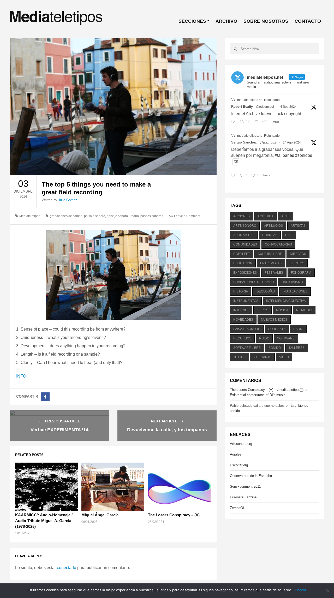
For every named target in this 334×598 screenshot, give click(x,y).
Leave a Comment (187, 216)
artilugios (273, 226)
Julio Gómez (67, 200)
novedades (243, 319)
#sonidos (303, 155)
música (282, 310)
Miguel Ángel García (99, 515)
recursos (242, 338)
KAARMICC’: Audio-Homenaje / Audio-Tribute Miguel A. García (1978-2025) (44, 521)
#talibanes (284, 155)
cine (289, 235)
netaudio (304, 310)
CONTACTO (308, 21)
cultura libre (270, 254)
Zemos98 (237, 508)
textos (239, 357)
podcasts (276, 329)
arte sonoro (244, 226)
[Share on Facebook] (45, 396)
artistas (298, 226)
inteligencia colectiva (286, 301)
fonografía (301, 272)
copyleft (241, 254)
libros (262, 310)
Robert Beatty (242, 107)
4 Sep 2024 (288, 107)
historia (240, 291)
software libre (247, 348)
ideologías (265, 291)
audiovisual (243, 235)
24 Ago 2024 (292, 142)
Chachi (300, 590)
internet (241, 310)
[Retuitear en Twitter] (233, 99)
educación (242, 263)
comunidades (245, 244)
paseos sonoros (151, 216)
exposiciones (245, 272)
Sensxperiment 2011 (245, 486)
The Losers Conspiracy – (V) (174, 515)
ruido (264, 338)
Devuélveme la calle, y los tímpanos (167, 429)
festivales (274, 272)
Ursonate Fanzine (243, 497)
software (286, 338)
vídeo (284, 357)
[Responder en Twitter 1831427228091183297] (234, 122)
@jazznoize (268, 142)
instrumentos (245, 301)
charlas (269, 235)
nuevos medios (274, 319)
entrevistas (271, 263)
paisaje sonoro (94, 216)
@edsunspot (265, 107)
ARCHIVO (226, 21)
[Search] (235, 48)
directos (298, 254)
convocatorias (278, 244)
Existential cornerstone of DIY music (257, 395)
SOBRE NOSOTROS (265, 21)
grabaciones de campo (66, 216)
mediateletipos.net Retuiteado (258, 100)
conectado (66, 567)
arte (285, 216)
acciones (241, 216)
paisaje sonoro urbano (123, 216)
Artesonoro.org (241, 444)
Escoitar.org (239, 465)
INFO (21, 376)
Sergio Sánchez (244, 142)
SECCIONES (192, 21)
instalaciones (295, 291)
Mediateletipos (29, 216)
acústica (265, 216)
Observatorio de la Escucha (251, 476)
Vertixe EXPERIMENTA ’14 (59, 429)
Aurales (235, 454)
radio (298, 329)
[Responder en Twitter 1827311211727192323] (234, 176)
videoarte (262, 357)
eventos (296, 263)
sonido (275, 348)
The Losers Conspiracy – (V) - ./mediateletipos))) (266, 390)
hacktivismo (292, 282)
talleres (297, 348)
